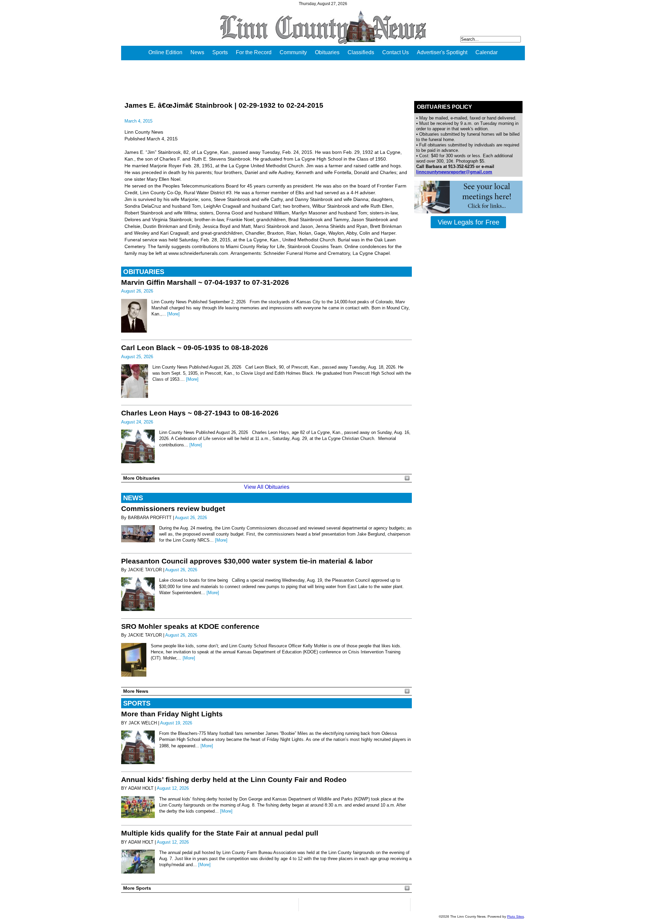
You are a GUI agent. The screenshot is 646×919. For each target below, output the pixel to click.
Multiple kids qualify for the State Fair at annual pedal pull (219, 833)
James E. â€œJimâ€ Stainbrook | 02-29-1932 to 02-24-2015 (223, 105)
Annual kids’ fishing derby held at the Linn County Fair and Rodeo (234, 779)
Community (293, 52)
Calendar (486, 52)
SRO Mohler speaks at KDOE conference (190, 626)
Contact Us (395, 52)
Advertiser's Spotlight (442, 52)
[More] (173, 313)
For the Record (254, 52)
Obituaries (327, 52)
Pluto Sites (515, 916)
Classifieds (361, 52)
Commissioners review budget (173, 508)
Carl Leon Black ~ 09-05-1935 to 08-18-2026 (194, 347)
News (197, 52)
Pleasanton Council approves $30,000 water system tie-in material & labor (247, 561)
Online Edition (165, 52)
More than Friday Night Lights (172, 714)
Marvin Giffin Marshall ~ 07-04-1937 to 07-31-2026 (205, 282)
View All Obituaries (266, 487)
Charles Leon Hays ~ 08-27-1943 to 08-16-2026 (200, 413)
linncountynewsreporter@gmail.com (454, 171)
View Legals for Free (468, 222)
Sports (220, 52)
